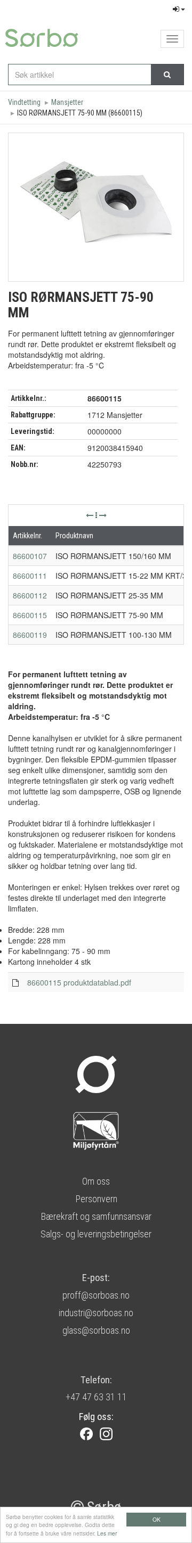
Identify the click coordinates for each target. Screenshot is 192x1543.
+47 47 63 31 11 (96, 1396)
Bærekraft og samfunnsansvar (96, 1216)
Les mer (107, 1533)
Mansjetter (67, 102)
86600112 (30, 595)
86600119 (30, 634)
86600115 (30, 615)
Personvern (96, 1198)
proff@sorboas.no (96, 1295)
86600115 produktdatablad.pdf (79, 982)
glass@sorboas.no (96, 1330)
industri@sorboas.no (96, 1312)
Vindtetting (24, 102)
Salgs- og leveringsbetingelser (96, 1234)
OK (157, 1519)
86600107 (30, 556)
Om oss (96, 1181)
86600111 (30, 575)
